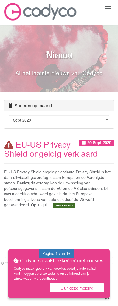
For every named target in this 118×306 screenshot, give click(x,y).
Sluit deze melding (77, 288)
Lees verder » (64, 205)
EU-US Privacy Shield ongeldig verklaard (51, 148)
